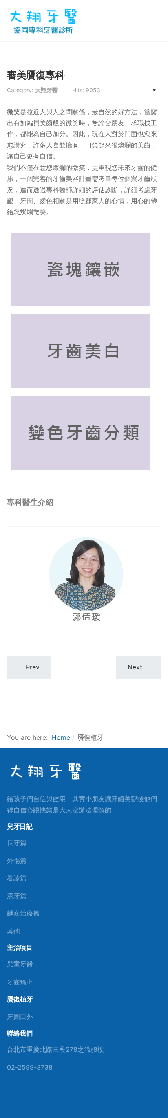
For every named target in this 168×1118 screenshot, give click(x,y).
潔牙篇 (17, 896)
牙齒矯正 (20, 981)
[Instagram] (49, 1098)
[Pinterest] (23, 1098)
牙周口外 (20, 1017)
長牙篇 (17, 842)
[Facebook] (10, 1098)
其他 (13, 931)
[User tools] (150, 90)
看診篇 (17, 878)
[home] (45, 771)
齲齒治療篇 (23, 913)
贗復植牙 (20, 999)
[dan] (42, 20)
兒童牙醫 (20, 964)
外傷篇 (17, 860)
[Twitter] (36, 1098)
